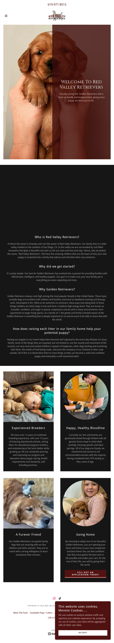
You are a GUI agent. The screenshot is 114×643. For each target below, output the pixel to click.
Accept (83, 633)
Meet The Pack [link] (20, 612)
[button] (11, 16)
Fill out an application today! (85, 573)
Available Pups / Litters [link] (41, 612)
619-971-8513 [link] (57, 4)
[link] (57, 15)
